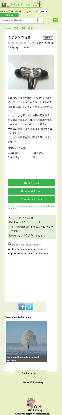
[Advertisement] (25, 277)
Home (8, 28)
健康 (30, 28)
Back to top (28, 373)
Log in (27, 11)
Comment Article (31, 191)
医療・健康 (19, 28)
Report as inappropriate (26, 244)
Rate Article (31, 183)
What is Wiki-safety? (10, 11)
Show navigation (55, 20)
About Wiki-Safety (32, 382)
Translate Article (31, 199)
